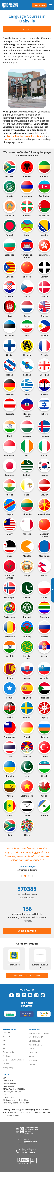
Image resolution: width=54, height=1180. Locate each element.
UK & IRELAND (34, 1041)
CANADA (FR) (46, 1033)
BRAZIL (32, 1049)
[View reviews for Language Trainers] (27, 1161)
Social (5, 1048)
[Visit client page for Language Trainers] (27, 1151)
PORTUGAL (33, 1060)
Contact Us (7, 1032)
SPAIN (31, 1056)
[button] (21, 876)
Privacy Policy (8, 1067)
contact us (8, 139)
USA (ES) (40, 1037)
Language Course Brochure (13, 1060)
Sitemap (6, 1064)
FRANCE (32, 1064)
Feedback (6, 1056)
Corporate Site (8, 1052)
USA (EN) (32, 1037)
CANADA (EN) (34, 1033)
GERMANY (33, 1052)
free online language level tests (25, 136)
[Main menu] (50, 5)
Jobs (4, 1040)
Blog (4, 1044)
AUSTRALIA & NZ (35, 1045)
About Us (6, 1036)
